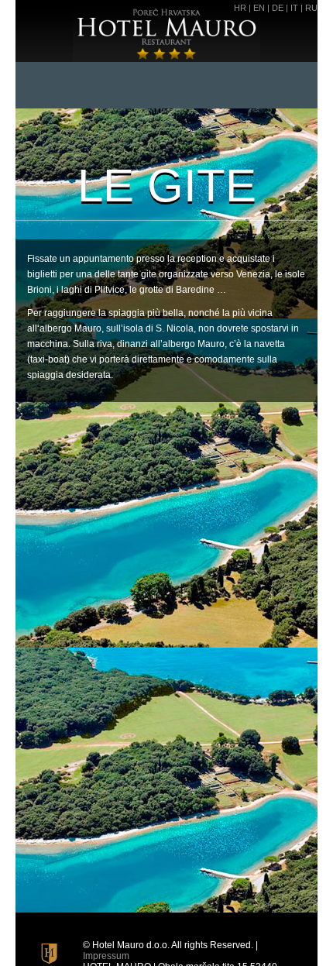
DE (277, 7)
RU (311, 7)
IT (294, 7)
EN (259, 7)
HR (240, 7)
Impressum (106, 956)
